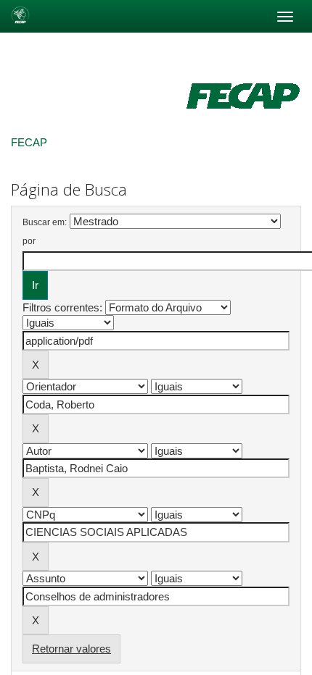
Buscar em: (44, 222)
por (29, 241)
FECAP (29, 142)
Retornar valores (71, 648)
